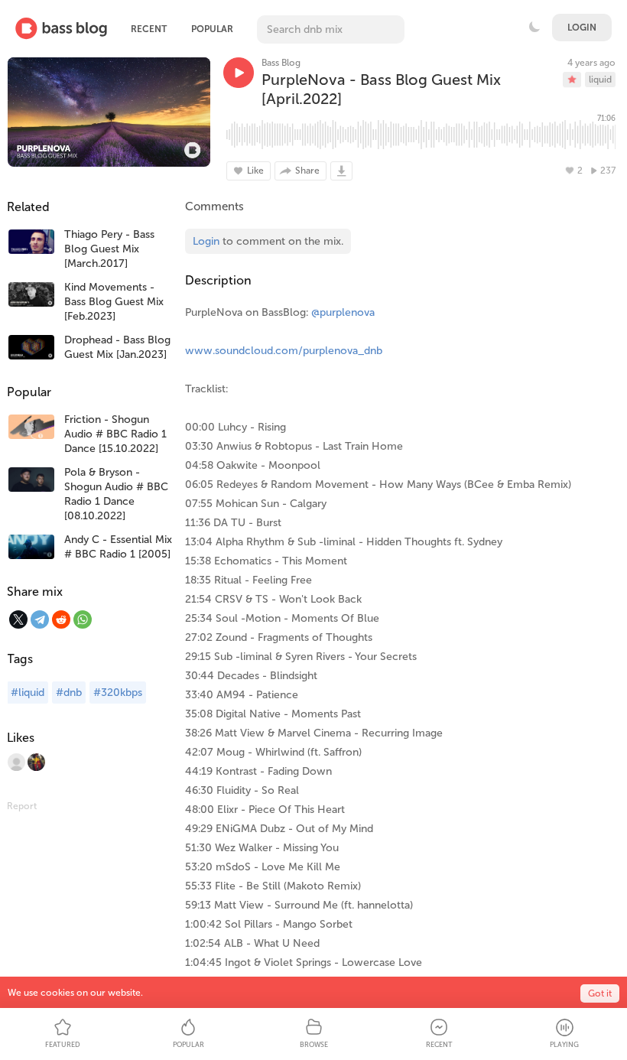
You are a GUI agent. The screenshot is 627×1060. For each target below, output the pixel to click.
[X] (18, 619)
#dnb (69, 692)
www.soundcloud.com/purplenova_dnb (283, 350)
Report (22, 806)
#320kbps (117, 692)
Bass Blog (281, 62)
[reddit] (61, 619)
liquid (600, 79)
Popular (212, 29)
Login (581, 27)
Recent (149, 29)
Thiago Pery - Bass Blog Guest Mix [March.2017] (109, 249)
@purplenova (343, 312)
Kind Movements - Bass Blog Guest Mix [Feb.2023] (114, 302)
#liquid (27, 692)
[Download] (341, 170)
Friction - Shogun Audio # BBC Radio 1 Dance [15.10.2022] (115, 434)
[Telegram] (40, 619)
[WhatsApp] (82, 619)
